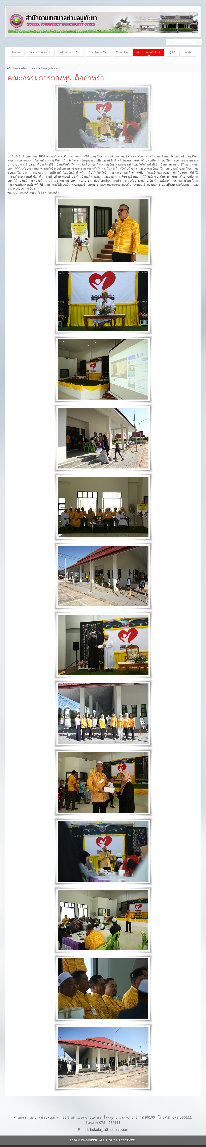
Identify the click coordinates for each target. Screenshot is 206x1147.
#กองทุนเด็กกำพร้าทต (20, 192)
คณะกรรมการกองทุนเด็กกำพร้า (55, 78)
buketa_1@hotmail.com (109, 1130)
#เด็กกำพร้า (52, 192)
